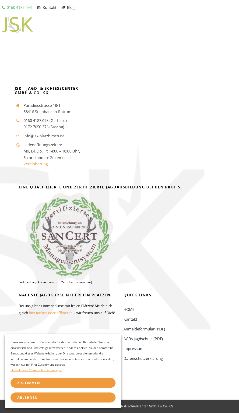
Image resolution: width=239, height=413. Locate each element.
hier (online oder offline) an (51, 312)
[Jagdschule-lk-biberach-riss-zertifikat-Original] (69, 194)
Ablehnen (27, 397)
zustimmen (28, 383)
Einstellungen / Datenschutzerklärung (35, 370)
